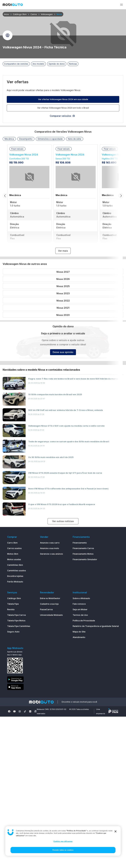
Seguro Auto (13, 631)
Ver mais (63, 250)
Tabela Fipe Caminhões (18, 626)
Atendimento (79, 637)
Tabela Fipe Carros (16, 615)
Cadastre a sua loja (49, 604)
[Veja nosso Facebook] (9, 711)
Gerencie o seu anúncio (51, 554)
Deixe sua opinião (63, 352)
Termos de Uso (80, 615)
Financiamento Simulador (85, 559)
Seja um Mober (80, 609)
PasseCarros (46, 609)
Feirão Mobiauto (15, 581)
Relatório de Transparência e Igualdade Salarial (96, 626)
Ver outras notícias (63, 521)
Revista (10, 609)
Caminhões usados (16, 570)
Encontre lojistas (15, 576)
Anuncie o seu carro (50, 543)
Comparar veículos (60, 115)
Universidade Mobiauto (51, 615)
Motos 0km (12, 554)
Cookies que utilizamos (63, 841)
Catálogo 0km (14, 598)
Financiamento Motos (83, 554)
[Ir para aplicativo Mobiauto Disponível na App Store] (18, 687)
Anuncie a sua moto (49, 548)
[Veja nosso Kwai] (35, 711)
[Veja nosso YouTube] (14, 711)
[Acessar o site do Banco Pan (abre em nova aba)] (113, 711)
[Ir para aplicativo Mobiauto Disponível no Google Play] (18, 680)
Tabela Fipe (13, 604)
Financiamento (80, 543)
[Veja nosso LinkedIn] (30, 711)
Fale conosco (79, 604)
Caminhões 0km (15, 565)
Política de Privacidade (84, 620)
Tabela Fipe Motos (16, 620)
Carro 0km (12, 543)
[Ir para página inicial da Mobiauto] (13, 5)
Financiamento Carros (83, 548)
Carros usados (14, 548)
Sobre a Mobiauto (81, 598)
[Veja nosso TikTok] (25, 711)
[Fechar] (115, 831)
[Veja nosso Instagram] (19, 711)
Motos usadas (14, 559)
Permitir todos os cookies (63, 850)
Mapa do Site (79, 631)
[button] (121, 5)
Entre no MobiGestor (50, 598)
